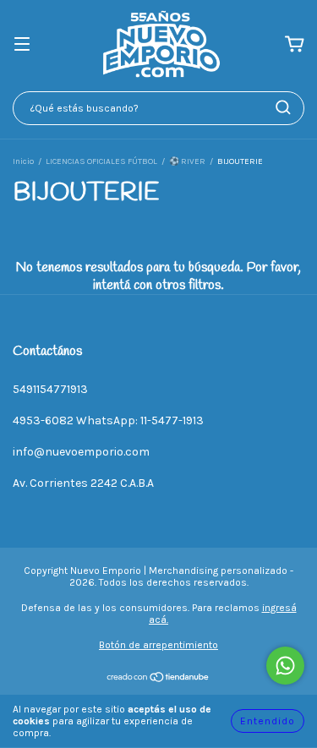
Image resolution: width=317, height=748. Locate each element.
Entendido (267, 721)
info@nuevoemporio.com (81, 452)
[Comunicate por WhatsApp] (285, 666)
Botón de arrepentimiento (158, 645)
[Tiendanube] (158, 679)
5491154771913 (50, 389)
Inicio (23, 161)
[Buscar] (283, 107)
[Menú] (22, 45)
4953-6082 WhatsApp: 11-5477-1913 (108, 420)
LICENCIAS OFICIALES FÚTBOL (101, 161)
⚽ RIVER (187, 161)
